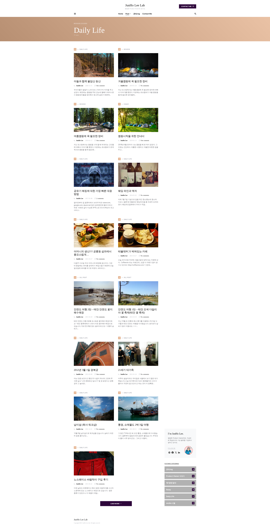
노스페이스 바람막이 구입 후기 (91, 479)
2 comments (100, 198)
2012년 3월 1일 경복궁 (86, 370)
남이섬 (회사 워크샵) (85, 424)
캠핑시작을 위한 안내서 (131, 136)
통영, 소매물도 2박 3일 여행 (133, 424)
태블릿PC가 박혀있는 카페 (132, 251)
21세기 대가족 (126, 370)
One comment (100, 85)
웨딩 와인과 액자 (127, 191)
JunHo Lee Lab (135, 5)
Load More (114, 503)
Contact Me (186, 6)
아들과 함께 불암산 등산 (87, 81)
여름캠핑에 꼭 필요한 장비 (88, 136)
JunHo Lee (79, 85)
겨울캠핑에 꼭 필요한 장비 (133, 81)
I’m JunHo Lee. (176, 433)
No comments (145, 85)
